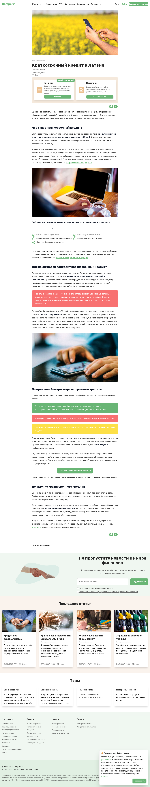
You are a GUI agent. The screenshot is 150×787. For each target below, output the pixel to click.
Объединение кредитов (36, 740)
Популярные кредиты (35, 743)
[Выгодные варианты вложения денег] (94, 621)
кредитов (36, 527)
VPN (61, 4)
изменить (105, 776)
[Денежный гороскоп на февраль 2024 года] (56, 621)
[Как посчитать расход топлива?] (131, 621)
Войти (124, 4)
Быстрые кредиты (34, 724)
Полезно (95, 4)
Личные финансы (59, 727)
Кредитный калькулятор (86, 727)
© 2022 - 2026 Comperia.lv (12, 767)
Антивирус (70, 4)
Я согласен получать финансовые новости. (96, 588)
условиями (106, 759)
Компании (5, 746)
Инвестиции (51, 4)
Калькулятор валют (84, 724)
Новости (55, 719)
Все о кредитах (58, 724)
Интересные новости (60, 734)
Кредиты (36, 4)
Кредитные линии (34, 733)
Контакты (6, 743)
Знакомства (83, 4)
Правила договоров (9, 736)
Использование (8, 733)
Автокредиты (32, 736)
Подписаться (139, 582)
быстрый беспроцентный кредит (72, 258)
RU (116, 4)
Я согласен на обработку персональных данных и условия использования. (108, 592)
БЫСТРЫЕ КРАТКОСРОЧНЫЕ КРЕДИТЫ (75, 470)
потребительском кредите (79, 162)
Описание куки (7, 724)
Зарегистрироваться (138, 4)
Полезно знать (58, 730)
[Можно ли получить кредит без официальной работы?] (19, 621)
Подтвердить (139, 781)
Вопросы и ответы (9, 740)
